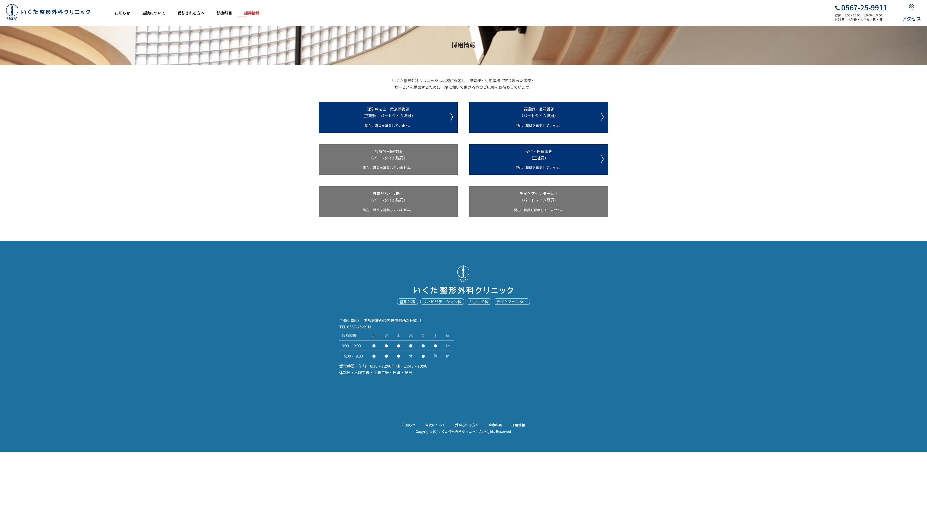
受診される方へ (190, 13)
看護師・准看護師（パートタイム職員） (538, 117)
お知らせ (122, 13)
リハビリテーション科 (442, 301)
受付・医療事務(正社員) (538, 159)
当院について (153, 13)
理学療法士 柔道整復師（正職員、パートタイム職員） (388, 117)
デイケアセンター (511, 301)
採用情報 (252, 13)
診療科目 (224, 13)
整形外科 (407, 301)
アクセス (911, 18)
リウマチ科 (479, 301)
